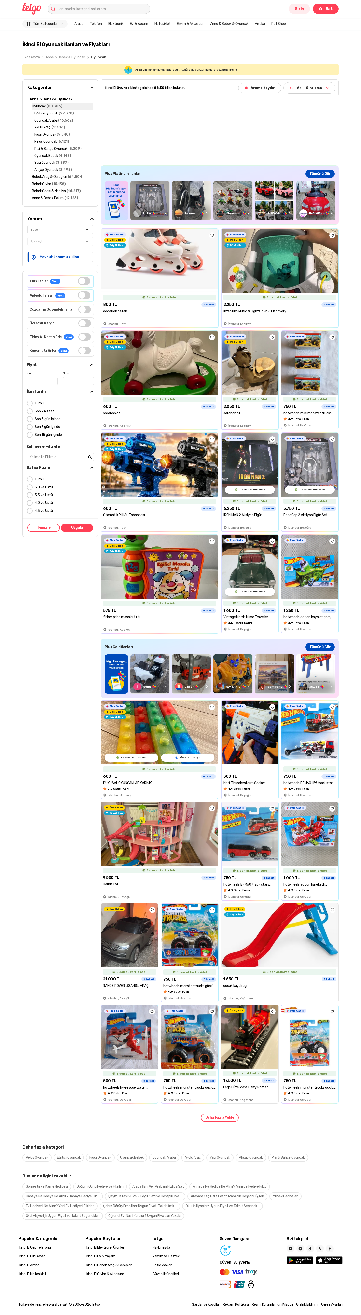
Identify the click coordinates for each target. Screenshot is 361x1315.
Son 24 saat (44, 411)
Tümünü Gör (320, 174)
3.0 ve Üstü (44, 487)
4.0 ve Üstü (44, 503)
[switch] (84, 281)
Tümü (39, 403)
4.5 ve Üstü (44, 511)
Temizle (44, 528)
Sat (329, 8)
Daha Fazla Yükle (219, 1117)
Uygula (77, 528)
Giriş (299, 8)
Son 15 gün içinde (48, 435)
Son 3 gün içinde (47, 419)
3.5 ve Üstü (44, 495)
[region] (220, 200)
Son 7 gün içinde (47, 427)
